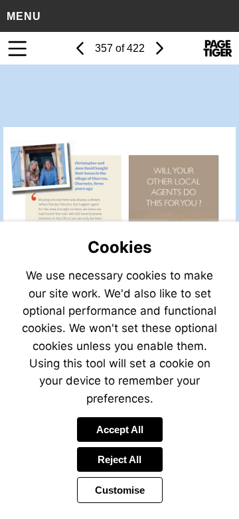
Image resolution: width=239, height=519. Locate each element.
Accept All (119, 429)
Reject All (119, 459)
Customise (120, 490)
